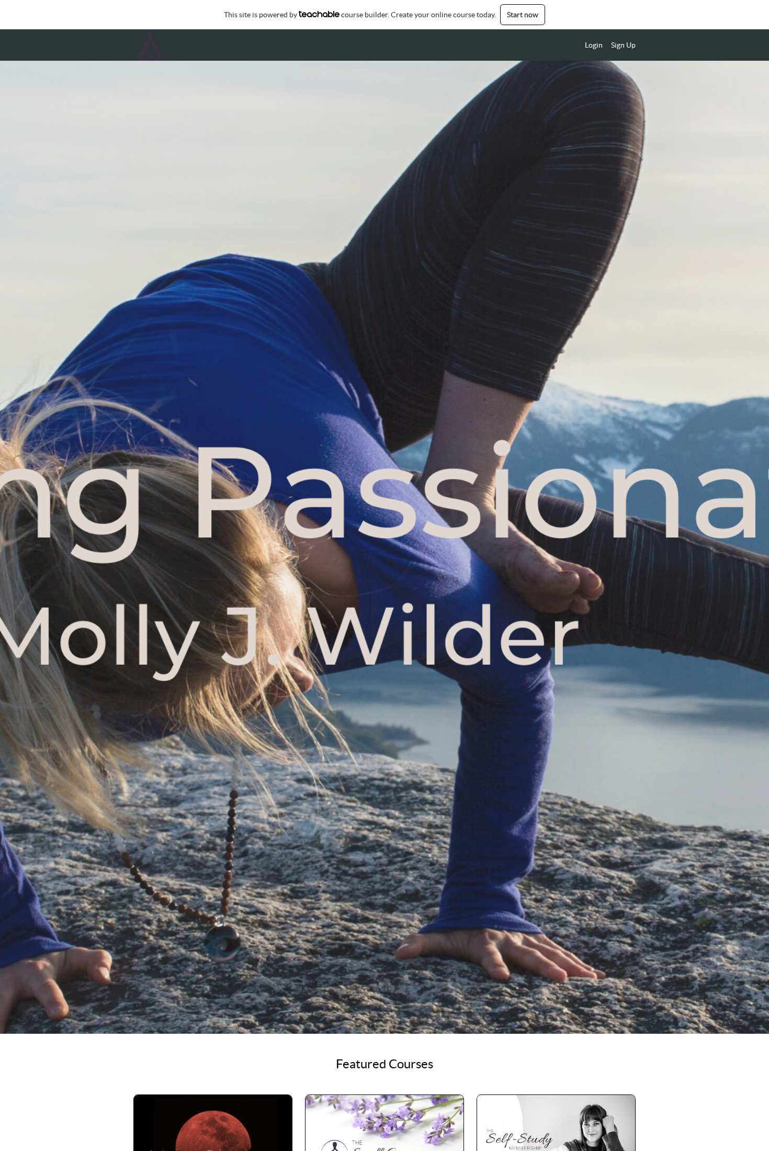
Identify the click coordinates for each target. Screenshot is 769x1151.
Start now (522, 14)
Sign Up (623, 45)
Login (594, 45)
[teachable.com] (319, 14)
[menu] (606, 45)
